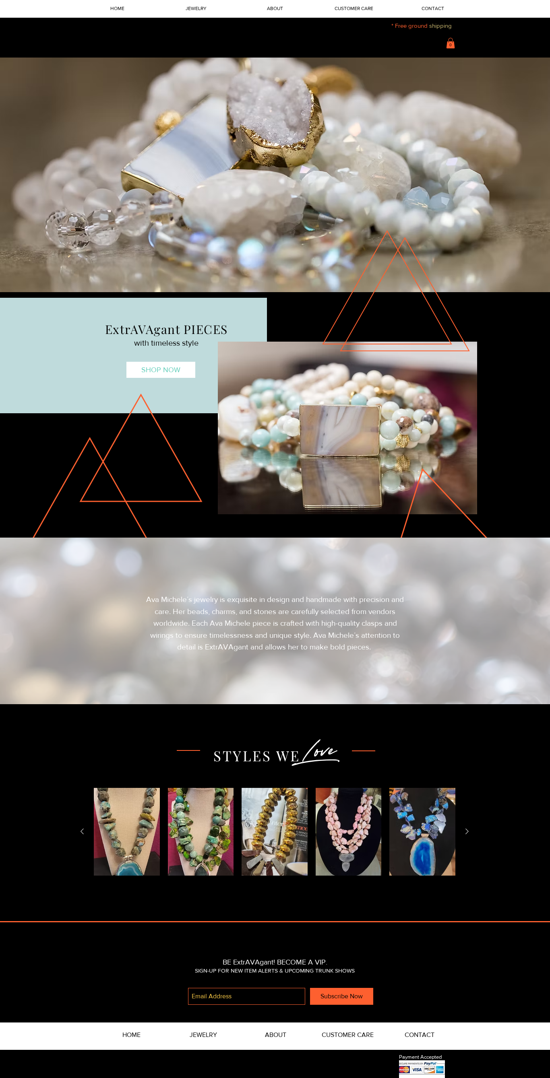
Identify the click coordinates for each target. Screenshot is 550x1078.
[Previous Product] (82, 831)
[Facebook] (248, 941)
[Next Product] (467, 831)
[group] (274, 831)
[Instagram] (275, 941)
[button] (450, 43)
